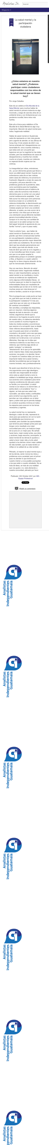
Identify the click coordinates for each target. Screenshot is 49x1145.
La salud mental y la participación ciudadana (25, 23)
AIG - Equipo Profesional (29, 477)
